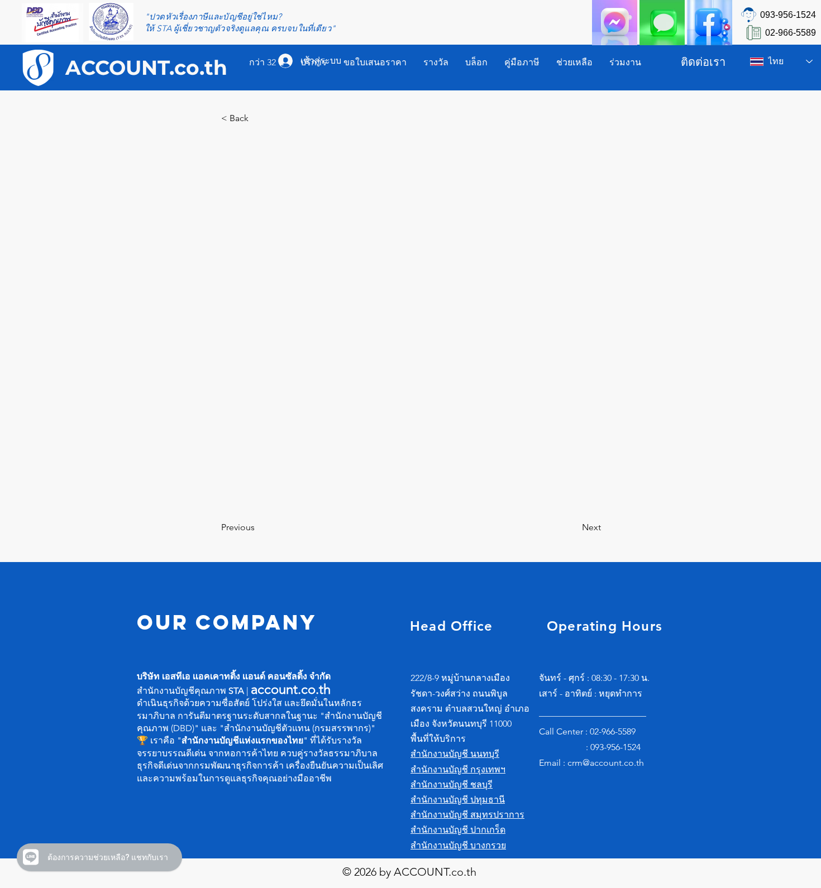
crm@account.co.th (605, 762)
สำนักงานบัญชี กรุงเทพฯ (457, 769)
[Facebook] (709, 22)
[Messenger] (614, 22)
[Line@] (662, 22)
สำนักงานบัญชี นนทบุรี (454, 753)
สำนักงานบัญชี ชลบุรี (451, 784)
